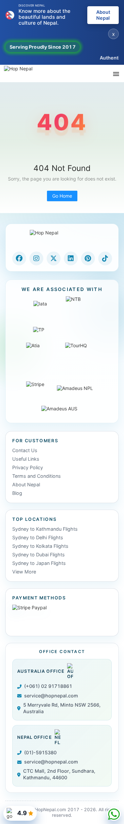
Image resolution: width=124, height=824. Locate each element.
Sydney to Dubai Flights (38, 554)
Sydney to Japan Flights (39, 563)
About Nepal (103, 15)
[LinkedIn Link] (71, 258)
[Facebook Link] (19, 258)
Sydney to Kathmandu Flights (45, 529)
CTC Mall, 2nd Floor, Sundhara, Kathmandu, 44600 (59, 774)
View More (24, 571)
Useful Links (25, 459)
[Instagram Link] (36, 258)
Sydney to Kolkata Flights (40, 546)
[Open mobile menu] (116, 74)
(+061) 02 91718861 (48, 686)
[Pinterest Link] (88, 258)
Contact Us (24, 450)
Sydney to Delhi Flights (37, 537)
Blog (17, 493)
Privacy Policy (27, 467)
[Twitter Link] (54, 258)
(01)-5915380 (40, 752)
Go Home (62, 196)
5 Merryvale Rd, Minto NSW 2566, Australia (62, 708)
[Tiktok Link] (105, 258)
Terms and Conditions (36, 476)
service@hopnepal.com (51, 695)
